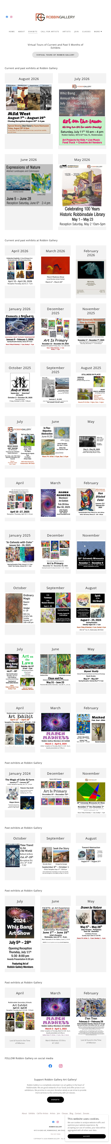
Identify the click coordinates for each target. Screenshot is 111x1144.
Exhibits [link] (32, 31)
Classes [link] (86, 31)
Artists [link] (67, 31)
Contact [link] (78, 1113)
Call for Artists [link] (50, 31)
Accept (86, 1136)
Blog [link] (71, 1113)
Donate (55, 1100)
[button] (98, 31)
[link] (7, 17)
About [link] (21, 31)
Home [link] (12, 31)
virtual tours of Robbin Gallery (56, 55)
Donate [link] (86, 1113)
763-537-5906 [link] (55, 1134)
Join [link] (76, 31)
